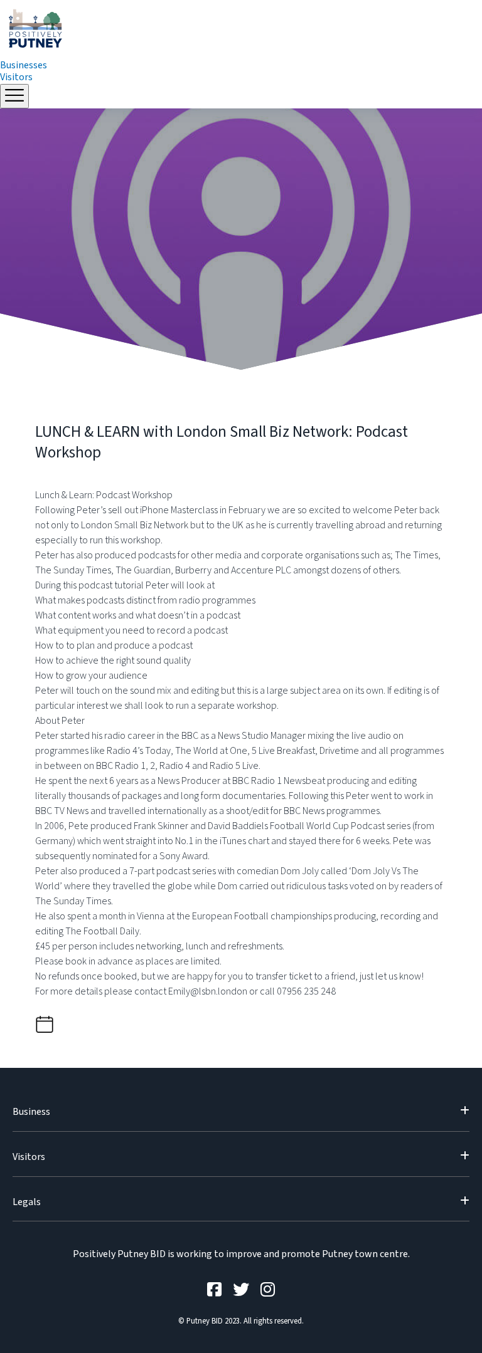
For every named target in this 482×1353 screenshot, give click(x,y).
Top (452, 1323)
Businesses (23, 65)
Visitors (16, 77)
